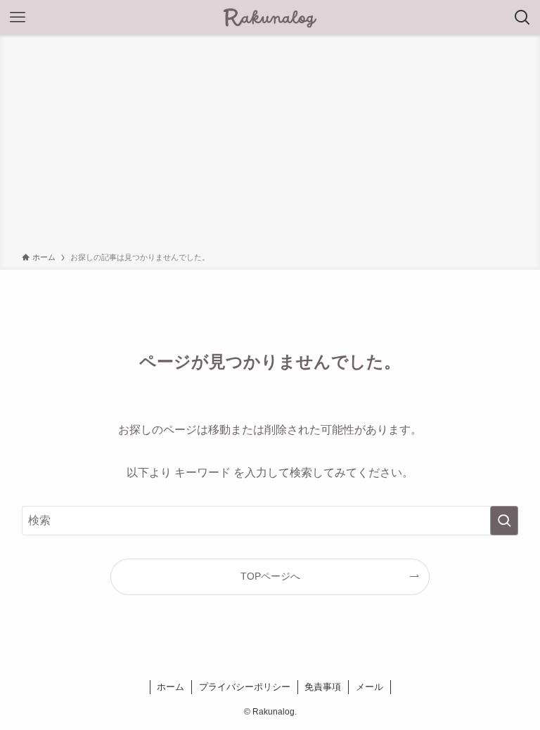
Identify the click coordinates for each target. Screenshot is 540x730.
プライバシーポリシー (244, 687)
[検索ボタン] (522, 17)
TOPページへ (270, 576)
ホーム (170, 687)
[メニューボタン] (17, 17)
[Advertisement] (270, 146)
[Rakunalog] (269, 17)
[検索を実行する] (504, 520)
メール (369, 687)
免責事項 (322, 687)
